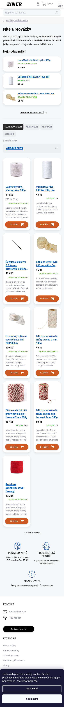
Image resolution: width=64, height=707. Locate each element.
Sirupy (6, 665)
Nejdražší (47, 127)
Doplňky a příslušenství (14, 660)
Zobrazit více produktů (32, 113)
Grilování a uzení (11, 655)
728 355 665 (15, 618)
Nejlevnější (32, 127)
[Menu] (60, 4)
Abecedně (9, 134)
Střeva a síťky (9, 645)
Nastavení (32, 688)
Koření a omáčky (11, 650)
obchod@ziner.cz (17, 611)
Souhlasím (32, 698)
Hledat (57, 12)
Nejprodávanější (13, 127)
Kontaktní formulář (19, 629)
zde (35, 681)
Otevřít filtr (14, 148)
